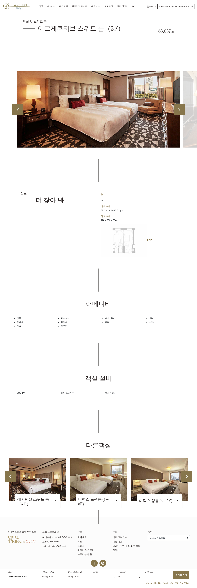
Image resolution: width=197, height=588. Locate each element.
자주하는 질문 (84, 554)
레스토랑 (63, 6)
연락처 (116, 550)
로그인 (190, 6)
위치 (134, 6)
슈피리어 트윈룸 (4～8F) (156, 501)
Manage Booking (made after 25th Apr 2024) (167, 583)
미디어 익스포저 (85, 550)
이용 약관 (117, 541)
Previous (17, 109)
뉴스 (79, 541)
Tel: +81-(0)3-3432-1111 (54, 546)
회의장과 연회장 (79, 6)
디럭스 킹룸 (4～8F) (94, 500)
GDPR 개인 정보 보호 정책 (126, 546)
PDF (149, 240)
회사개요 (82, 537)
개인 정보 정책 (120, 537)
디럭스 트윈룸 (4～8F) (32, 501)
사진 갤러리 (122, 6)
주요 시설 (96, 6)
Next (179, 109)
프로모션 (108, 6)
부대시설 (51, 6)
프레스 (80, 546)
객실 (41, 6)
